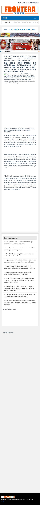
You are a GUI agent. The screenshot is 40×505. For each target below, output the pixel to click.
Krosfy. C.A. (30, 499)
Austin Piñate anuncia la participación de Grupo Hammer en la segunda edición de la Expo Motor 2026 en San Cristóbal (19, 280)
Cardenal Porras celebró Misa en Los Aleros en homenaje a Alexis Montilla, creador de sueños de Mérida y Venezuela (19, 288)
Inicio (5, 18)
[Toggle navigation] (34, 18)
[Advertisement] (20, 105)
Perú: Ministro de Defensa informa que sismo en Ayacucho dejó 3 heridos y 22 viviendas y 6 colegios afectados (20, 303)
